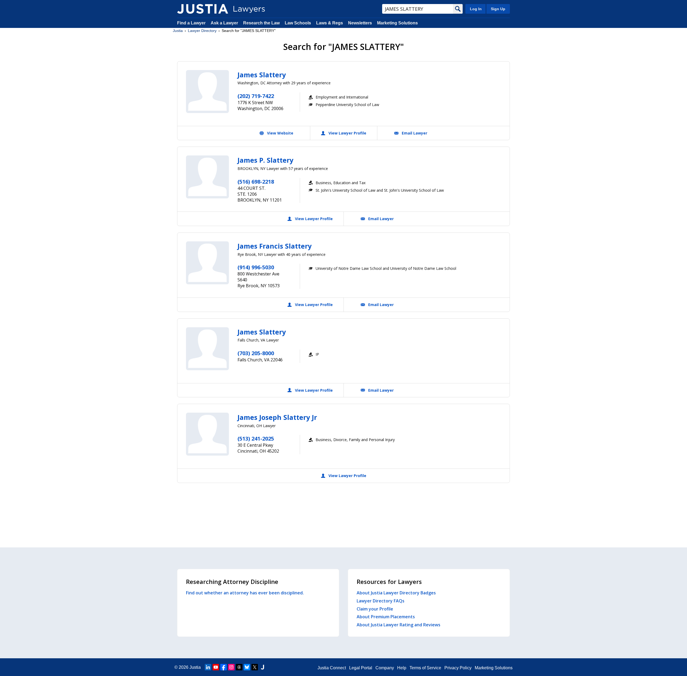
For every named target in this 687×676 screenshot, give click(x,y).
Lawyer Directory (202, 30)
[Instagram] (231, 667)
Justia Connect (331, 668)
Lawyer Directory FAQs (380, 601)
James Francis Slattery (274, 245)
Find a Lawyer (191, 23)
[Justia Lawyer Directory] (202, 9)
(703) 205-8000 (255, 353)
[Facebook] (223, 667)
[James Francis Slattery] (207, 262)
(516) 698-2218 (255, 181)
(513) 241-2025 (255, 438)
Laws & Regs (329, 23)
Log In (476, 9)
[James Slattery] (207, 91)
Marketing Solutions (397, 23)
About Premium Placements (386, 617)
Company (384, 668)
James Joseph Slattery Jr (277, 417)
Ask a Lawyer (225, 23)
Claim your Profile (375, 609)
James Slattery (261, 74)
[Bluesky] (247, 667)
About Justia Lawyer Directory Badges (396, 593)
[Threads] (239, 667)
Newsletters (360, 23)
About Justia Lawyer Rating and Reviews (398, 625)
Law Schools (298, 23)
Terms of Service (425, 668)
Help (401, 668)
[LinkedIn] (208, 667)
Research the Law (261, 23)
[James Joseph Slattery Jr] (207, 434)
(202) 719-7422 (255, 96)
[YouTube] (216, 667)
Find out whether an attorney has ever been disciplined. (245, 593)
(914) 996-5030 (255, 267)
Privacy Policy (458, 668)
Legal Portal (360, 668)
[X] (254, 667)
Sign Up (498, 9)
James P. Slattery (265, 160)
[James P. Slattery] (207, 176)
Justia (178, 30)
